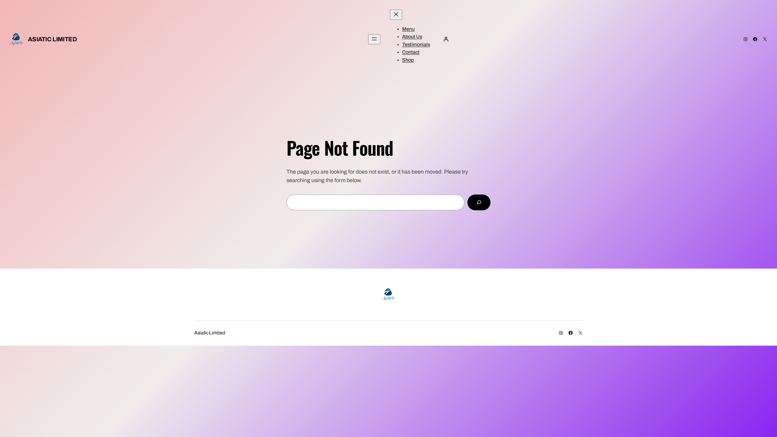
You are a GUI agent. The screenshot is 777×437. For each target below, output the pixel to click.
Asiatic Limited (52, 39)
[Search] (478, 202)
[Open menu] (374, 39)
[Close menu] (396, 15)
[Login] (446, 39)
